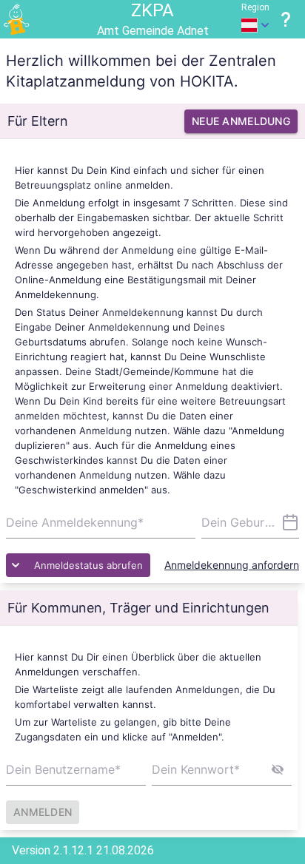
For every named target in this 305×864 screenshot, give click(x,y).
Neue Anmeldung (241, 121)
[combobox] (250, 522)
